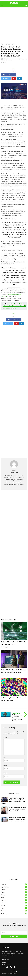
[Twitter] (7, 967)
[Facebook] (3, 967)
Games (3, 895)
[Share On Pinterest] (14, 78)
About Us (4, 957)
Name (6, 757)
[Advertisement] (14, 24)
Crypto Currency (5, 887)
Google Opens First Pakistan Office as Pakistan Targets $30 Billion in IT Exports (17, 819)
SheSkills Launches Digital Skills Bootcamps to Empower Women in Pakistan (17, 718)
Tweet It (7, 78)
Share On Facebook (9, 75)
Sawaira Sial (6, 59)
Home (3, 44)
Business (3, 884)
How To (3, 900)
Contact (4, 962)
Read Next (16, 713)
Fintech (3, 892)
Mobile (3, 905)
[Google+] (11, 967)
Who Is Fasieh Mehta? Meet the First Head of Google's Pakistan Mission (17, 809)
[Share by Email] (19, 78)
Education (3, 889)
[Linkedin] (15, 967)
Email (6, 765)
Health (2, 897)
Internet (3, 903)
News (7, 44)
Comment (7, 737)
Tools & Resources (7, 965)
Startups (12, 44)
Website (6, 773)
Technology (4, 913)
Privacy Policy (5, 959)
